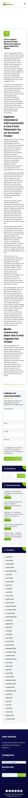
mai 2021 (9, 705)
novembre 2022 (11, 652)
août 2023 (9, 620)
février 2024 (10, 599)
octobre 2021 (10, 687)
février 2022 (10, 677)
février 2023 (10, 641)
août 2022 (9, 663)
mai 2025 (9, 574)
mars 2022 (9, 673)
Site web (6, 440)
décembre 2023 (11, 606)
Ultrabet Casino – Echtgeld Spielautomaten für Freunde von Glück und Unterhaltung (12, 535)
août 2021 (9, 694)
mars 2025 (9, 578)
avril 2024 (9, 592)
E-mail (6, 431)
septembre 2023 (11, 617)
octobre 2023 (10, 613)
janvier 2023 (10, 645)
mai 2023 (9, 631)
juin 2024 (9, 585)
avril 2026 (9, 557)
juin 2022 (9, 670)
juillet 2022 (9, 666)
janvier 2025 (10, 582)
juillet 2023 (9, 624)
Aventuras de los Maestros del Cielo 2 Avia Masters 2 (13, 525)
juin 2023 (9, 627)
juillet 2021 (9, 698)
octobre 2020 (10, 719)
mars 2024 (9, 596)
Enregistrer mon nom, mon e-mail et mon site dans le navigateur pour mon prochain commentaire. (13, 450)
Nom (6, 423)
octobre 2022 (10, 655)
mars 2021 (9, 712)
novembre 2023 (11, 610)
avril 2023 (9, 634)
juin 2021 (8, 701)
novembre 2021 (11, 684)
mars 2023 (9, 638)
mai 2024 (9, 589)
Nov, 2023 (6, 33)
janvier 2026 (10, 567)
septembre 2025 (11, 571)
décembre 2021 (11, 680)
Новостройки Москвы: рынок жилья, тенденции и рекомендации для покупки (13, 504)
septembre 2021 (11, 691)
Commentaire (8, 409)
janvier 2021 (10, 715)
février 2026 (10, 564)
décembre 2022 (11, 648)
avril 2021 (9, 708)
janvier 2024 (10, 603)
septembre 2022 (11, 659)
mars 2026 (9, 560)
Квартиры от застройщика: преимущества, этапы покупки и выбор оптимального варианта (13, 515)
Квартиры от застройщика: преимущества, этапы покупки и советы (13, 493)
